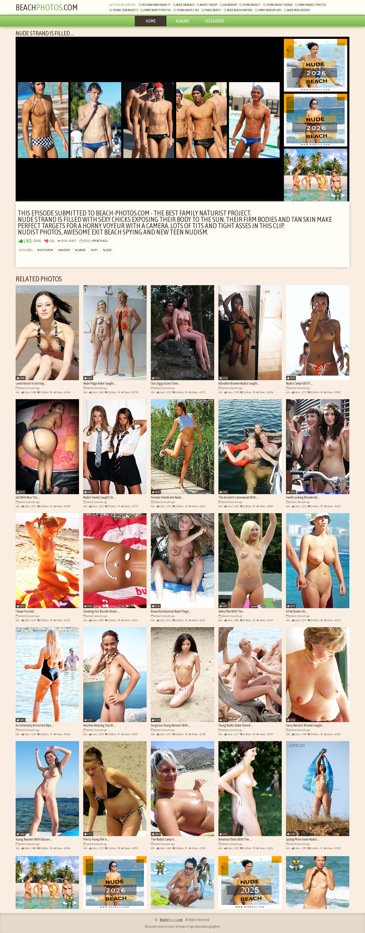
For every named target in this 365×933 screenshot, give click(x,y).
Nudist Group (208, 5)
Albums (182, 21)
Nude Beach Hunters (240, 10)
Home (151, 21)
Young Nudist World (279, 5)
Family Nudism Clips (270, 10)
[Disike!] (46, 241)
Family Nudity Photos (157, 10)
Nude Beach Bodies (298, 10)
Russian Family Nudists (156, 5)
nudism (65, 250)
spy (95, 250)
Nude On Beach (185, 5)
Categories (214, 21)
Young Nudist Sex (187, 10)
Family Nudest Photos (312, 5)
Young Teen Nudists (125, 10)
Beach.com (47, 7)
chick (108, 250)
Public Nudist (213, 10)
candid (81, 250)
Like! (28, 241)
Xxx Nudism (229, 5)
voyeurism (46, 250)
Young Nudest (251, 5)
